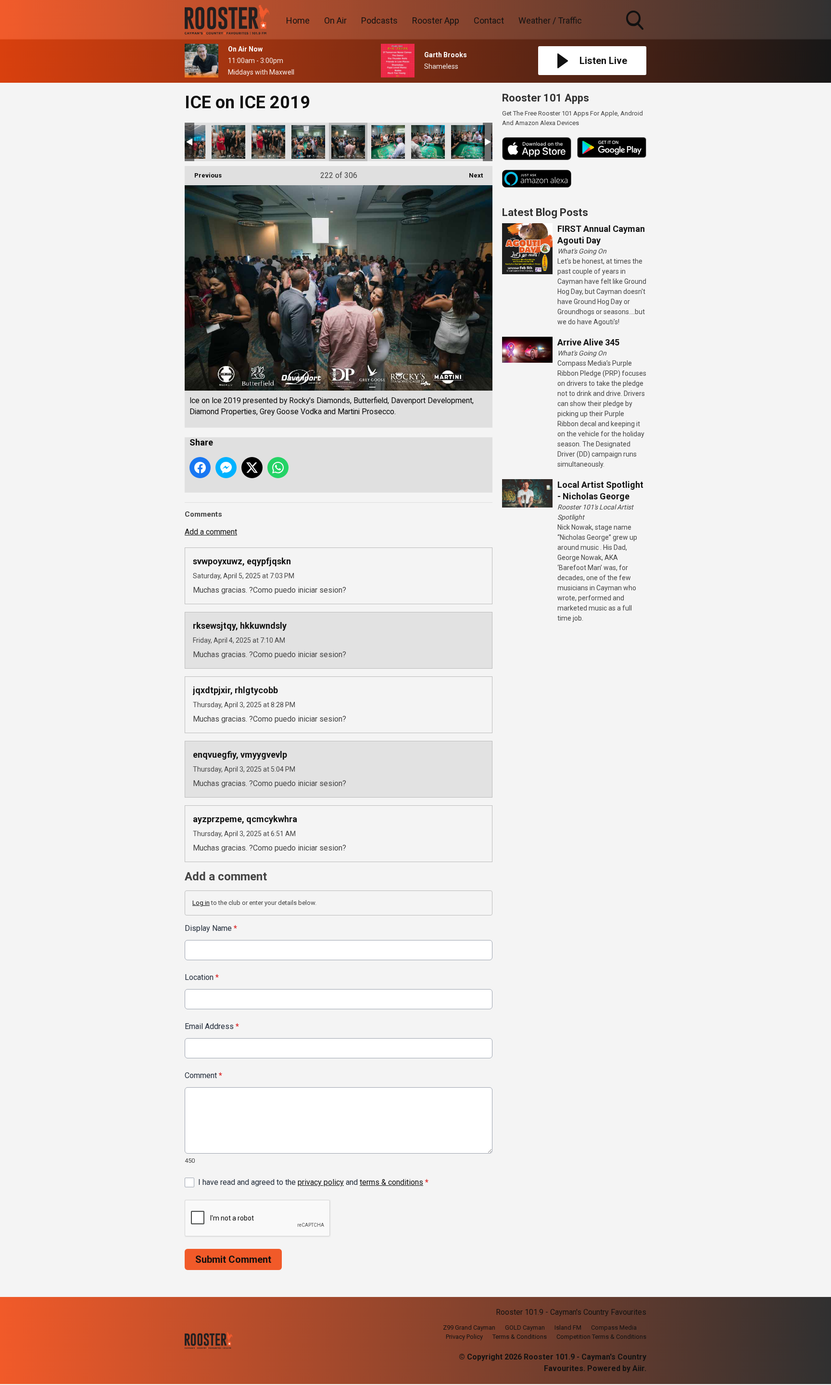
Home (298, 20)
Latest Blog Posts (545, 212)
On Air (335, 20)
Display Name (211, 928)
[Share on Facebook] (200, 467)
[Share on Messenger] (226, 467)
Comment (203, 1075)
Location (202, 977)
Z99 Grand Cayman (469, 1327)
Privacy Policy (464, 1336)
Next (471, 175)
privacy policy (321, 1182)
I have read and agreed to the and (313, 1182)
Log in (201, 902)
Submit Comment (233, 1259)
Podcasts (379, 20)
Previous (203, 175)
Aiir (638, 1368)
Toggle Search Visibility (635, 31)
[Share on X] (252, 467)
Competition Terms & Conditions (601, 1336)
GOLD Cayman (525, 1327)
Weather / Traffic (550, 20)
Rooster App (435, 20)
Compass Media (614, 1327)
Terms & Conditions (519, 1336)
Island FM (567, 1327)
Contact (489, 20)
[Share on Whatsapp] (278, 467)
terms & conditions (391, 1182)
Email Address (212, 1026)
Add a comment (211, 531)
